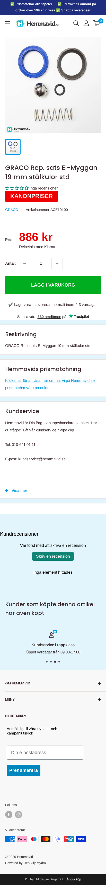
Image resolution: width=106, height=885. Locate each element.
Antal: (10, 263)
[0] (96, 23)
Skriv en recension (53, 556)
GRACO (11, 210)
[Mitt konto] (86, 23)
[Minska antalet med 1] (24, 263)
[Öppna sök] (76, 23)
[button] (17, 188)
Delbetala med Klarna (37, 246)
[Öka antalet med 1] (57, 263)
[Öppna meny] (7, 23)
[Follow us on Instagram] (18, 814)
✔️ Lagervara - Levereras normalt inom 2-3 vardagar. (53, 304)
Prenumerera (23, 770)
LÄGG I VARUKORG (53, 285)
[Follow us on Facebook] (8, 814)
